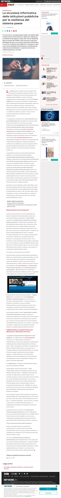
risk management (30, 337)
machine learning (18, 299)
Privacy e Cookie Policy (24, 476)
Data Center (49, 4)
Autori (8, 476)
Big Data (37, 4)
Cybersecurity (43, 4)
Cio (28, 185)
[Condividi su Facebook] (9, 31)
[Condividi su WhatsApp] (3, 31)
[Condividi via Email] (14, 31)
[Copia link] (12, 31)
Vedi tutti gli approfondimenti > (52, 104)
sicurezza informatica (23, 137)
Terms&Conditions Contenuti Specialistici (39, 476)
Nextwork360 (7, 481)
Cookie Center (52, 476)
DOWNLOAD (54, 33)
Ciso (32, 185)
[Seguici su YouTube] (27, 473)
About (5, 476)
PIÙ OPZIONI (48, 493)
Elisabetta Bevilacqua (8, 55)
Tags (12, 476)
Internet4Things (56, 4)
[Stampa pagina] (16, 31)
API (17, 269)
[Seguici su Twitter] (22, 473)
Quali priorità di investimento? (15, 203)
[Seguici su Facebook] (24, 473)
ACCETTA (48, 489)
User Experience (22, 265)
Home (4, 27)
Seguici (13, 473)
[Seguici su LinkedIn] (19, 473)
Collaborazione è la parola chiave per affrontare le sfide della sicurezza (22, 205)
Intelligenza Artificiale (29, 4)
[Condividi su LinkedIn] (7, 31)
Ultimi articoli (21, 4)
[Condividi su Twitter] (5, 31)
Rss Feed (16, 476)
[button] (3, 5)
